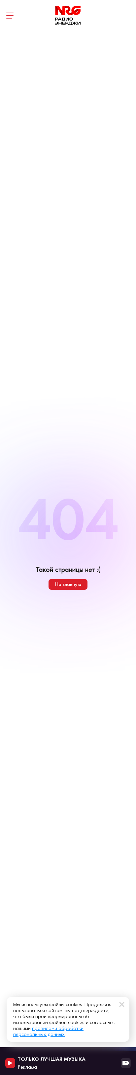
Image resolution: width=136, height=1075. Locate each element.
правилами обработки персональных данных (48, 1031)
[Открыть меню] (10, 15)
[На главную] (68, 15)
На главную (68, 584)
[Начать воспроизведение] (10, 1063)
